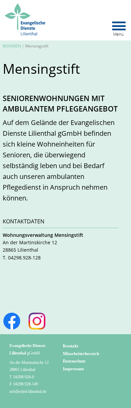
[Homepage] (26, 6)
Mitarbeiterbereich (81, 353)
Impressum (73, 368)
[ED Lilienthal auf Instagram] (37, 321)
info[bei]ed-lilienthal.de (27, 391)
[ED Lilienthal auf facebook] (11, 321)
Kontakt (70, 345)
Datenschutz (74, 361)
